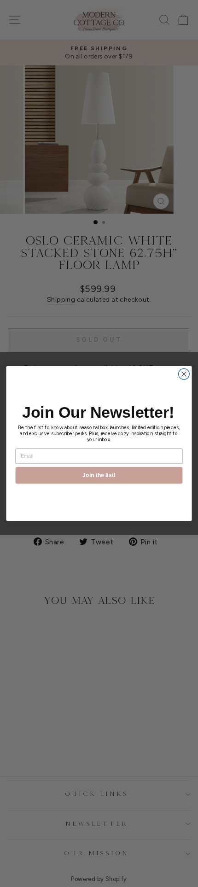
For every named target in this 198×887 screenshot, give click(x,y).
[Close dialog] (184, 373)
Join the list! (98, 475)
